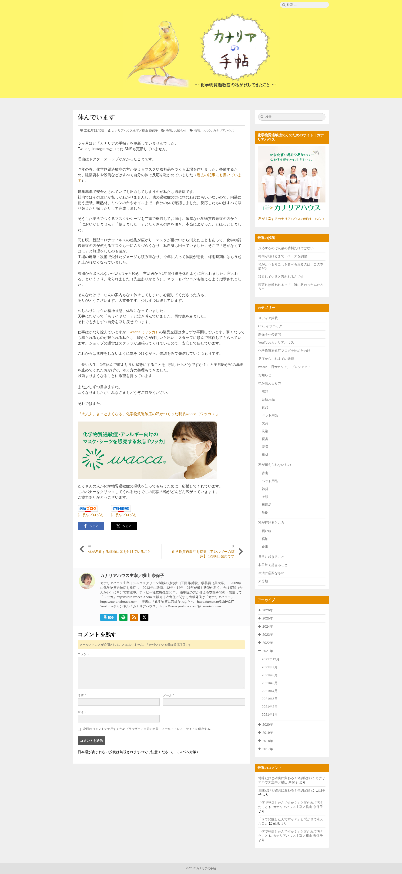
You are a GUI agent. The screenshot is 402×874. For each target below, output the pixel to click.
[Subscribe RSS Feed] (134, 617)
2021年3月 (270, 699)
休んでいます (96, 117)
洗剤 (265, 431)
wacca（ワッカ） (144, 332)
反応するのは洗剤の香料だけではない (286, 248)
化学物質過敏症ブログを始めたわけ (284, 350)
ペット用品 (270, 415)
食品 (265, 407)
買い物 (266, 531)
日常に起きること (271, 557)
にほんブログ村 (91, 515)
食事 (265, 547)
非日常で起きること (273, 565)
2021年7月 (270, 667)
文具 (265, 423)
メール (168, 695)
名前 (82, 695)
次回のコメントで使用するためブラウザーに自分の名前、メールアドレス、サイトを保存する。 (148, 729)
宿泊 (265, 539)
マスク (206, 130)
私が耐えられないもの (274, 465)
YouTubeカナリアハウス (276, 342)
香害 (169, 130)
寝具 (265, 439)
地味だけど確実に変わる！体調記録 (284, 778)
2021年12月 (270, 659)
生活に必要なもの (271, 573)
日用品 (266, 505)
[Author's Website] (123, 617)
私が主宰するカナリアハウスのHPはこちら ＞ (291, 219)
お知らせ (180, 130)
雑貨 (265, 489)
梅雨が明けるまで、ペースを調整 (282, 256)
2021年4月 (270, 691)
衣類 (265, 391)
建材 (265, 455)
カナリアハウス (223, 130)
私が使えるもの (269, 383)
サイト (82, 712)
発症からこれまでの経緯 (276, 359)
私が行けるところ (271, 522)
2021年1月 (270, 714)
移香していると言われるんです (281, 276)
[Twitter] (144, 617)
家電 (265, 447)
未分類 (263, 581)
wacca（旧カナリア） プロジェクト (284, 367)
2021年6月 (270, 675)
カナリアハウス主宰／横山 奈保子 (135, 130)
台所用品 (268, 399)
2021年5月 (270, 683)
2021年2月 (270, 706)
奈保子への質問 (269, 334)
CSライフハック (270, 326)
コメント (84, 654)
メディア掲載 (268, 318)
